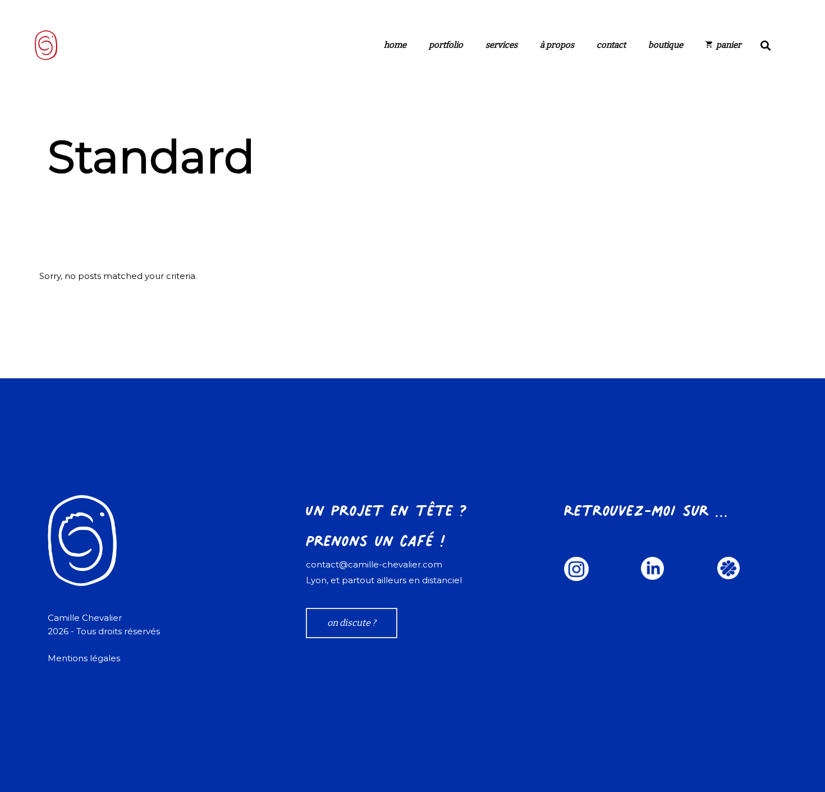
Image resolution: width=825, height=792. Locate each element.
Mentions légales (84, 658)
